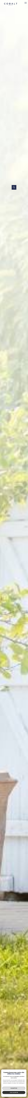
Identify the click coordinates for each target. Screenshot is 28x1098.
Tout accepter (14, 1092)
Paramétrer (13, 1088)
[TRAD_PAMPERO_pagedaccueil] (10, 6)
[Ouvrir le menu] (26, 3)
